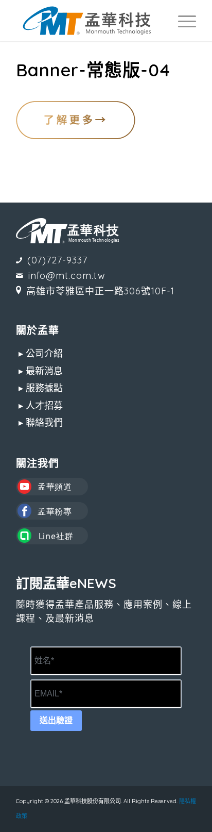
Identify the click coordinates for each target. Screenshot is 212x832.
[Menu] (182, 20)
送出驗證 (56, 720)
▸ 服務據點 (41, 388)
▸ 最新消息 (41, 371)
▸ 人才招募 (41, 405)
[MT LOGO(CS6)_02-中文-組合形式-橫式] (88, 20)
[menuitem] (182, 20)
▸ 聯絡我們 (41, 422)
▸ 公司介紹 (41, 353)
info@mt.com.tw (66, 275)
